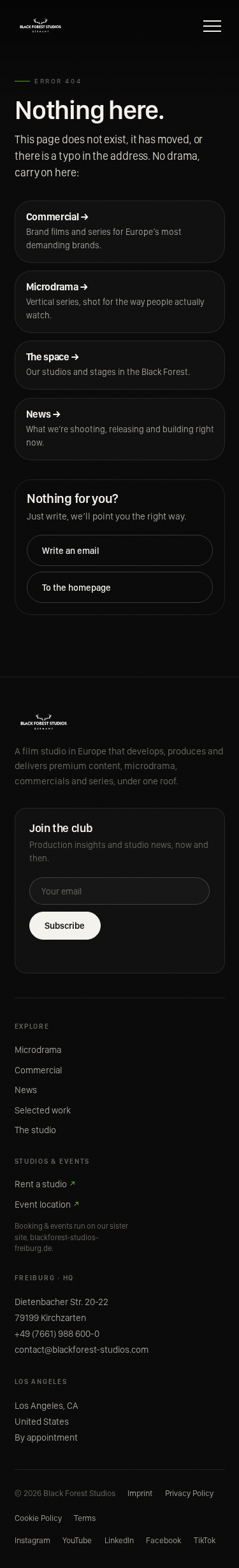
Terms (85, 1518)
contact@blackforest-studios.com (81, 1349)
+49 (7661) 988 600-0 (57, 1333)
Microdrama (38, 1050)
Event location (47, 1204)
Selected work (43, 1110)
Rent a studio (45, 1184)
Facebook (163, 1540)
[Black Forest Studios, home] (41, 26)
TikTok (204, 1540)
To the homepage (76, 587)
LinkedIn (119, 1540)
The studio (35, 1130)
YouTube (77, 1540)
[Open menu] (212, 26)
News (26, 1090)
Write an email (70, 550)
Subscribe (65, 925)
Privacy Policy (189, 1493)
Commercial (38, 1070)
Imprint (139, 1493)
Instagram (32, 1540)
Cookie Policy (38, 1518)
